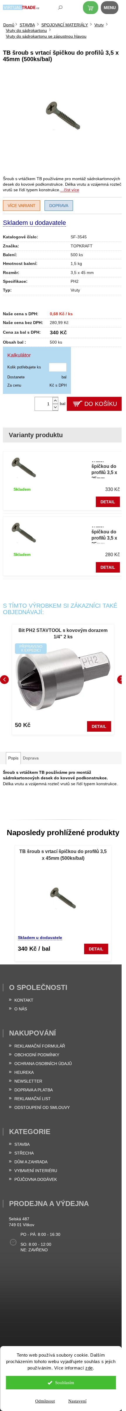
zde (89, 1367)
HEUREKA (24, 1072)
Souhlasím (64, 1382)
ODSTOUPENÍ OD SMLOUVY (42, 1107)
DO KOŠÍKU (100, 404)
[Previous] (4, 679)
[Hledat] (56, 9)
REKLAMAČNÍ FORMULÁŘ (39, 1046)
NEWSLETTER (28, 1081)
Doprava (58, 205)
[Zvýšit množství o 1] (55, 400)
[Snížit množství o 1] (55, 407)
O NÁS (20, 1009)
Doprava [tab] (31, 758)
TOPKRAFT (82, 246)
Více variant (21, 205)
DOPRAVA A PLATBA (33, 1090)
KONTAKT (23, 1000)
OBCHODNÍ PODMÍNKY (36, 1054)
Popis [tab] (13, 758)
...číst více (69, 189)
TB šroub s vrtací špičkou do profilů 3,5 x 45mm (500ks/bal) (63, 854)
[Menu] (113, 9)
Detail (108, 501)
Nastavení (77, 1401)
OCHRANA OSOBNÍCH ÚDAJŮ (43, 1063)
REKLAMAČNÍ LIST (32, 1098)
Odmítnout (45, 1401)
